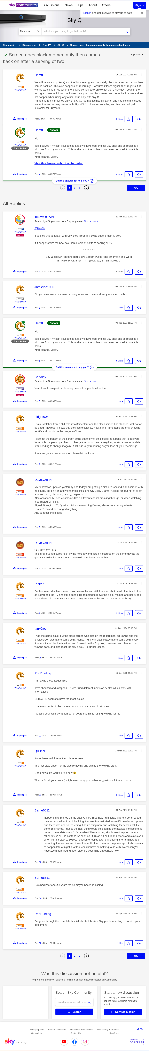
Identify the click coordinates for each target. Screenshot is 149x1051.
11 (40, 735)
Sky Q (74, 20)
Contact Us (75, 1033)
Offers (106, 5)
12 (40, 795)
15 (40, 943)
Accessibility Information (108, 1029)
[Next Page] (86, 188)
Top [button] (142, 1029)
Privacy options (37, 1029)
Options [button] (135, 54)
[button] (141, 75)
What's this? (20, 90)
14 (40, 898)
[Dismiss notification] (142, 13)
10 (40, 658)
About (93, 5)
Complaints (36, 1033)
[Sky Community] (23, 5)
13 (40, 862)
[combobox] (81, 31)
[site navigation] (4, 5)
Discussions (51, 5)
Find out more (91, 221)
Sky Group (114, 1033)
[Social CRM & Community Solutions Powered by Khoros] (137, 1041)
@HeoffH (39, 228)
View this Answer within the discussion (58, 163)
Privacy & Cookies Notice (81, 1029)
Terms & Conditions (57, 1029)
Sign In (139, 5)
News (69, 5)
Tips (81, 5)
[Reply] (139, 119)
